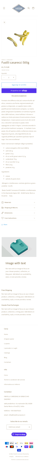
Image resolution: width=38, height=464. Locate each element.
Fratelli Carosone (17, 454)
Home (6, 334)
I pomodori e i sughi (10, 348)
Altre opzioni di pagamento (19, 95)
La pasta (7, 343)
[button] (4, 8)
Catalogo (7, 353)
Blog (5, 357)
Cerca (6, 375)
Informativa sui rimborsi (12, 384)
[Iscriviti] (29, 427)
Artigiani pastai (9, 339)
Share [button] (5, 224)
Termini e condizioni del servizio (14, 380)
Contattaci (7, 362)
